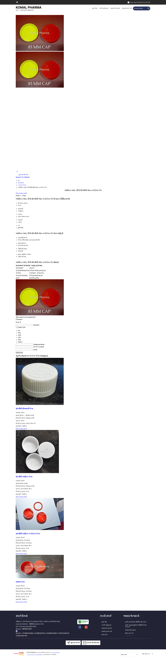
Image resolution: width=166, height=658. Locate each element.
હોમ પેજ (94, 8)
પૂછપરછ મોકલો (23, 174)
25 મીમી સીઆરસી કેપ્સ (24, 408)
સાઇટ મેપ (104, 634)
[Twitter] (83, 628)
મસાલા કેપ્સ (20, 582)
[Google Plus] (86, 628)
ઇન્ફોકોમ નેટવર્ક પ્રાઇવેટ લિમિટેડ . (35, 654)
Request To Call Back (23, 177)
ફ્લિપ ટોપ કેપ (129, 633)
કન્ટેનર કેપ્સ (22, 185)
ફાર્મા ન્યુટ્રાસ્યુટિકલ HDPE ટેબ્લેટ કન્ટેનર (136, 626)
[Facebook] (79, 628)
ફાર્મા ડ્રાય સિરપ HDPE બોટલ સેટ (135, 622)
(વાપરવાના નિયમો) (55, 652)
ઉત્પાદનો (21, 183)
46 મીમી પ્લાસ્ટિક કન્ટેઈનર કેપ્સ (28, 533)
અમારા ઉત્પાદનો (115, 8)
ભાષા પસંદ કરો (146, 654)
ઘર (19, 180)
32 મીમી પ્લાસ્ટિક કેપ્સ (24, 476)
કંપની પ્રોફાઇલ (103, 8)
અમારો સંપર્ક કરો (127, 8)
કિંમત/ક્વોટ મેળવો (21, 193)
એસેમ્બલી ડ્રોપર (130, 630)
